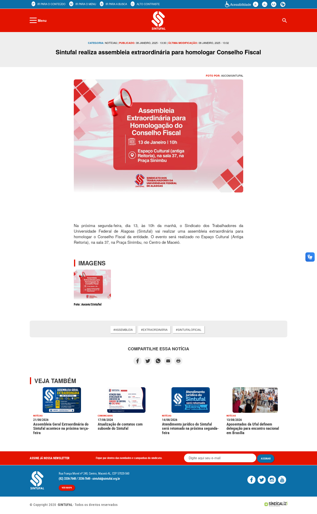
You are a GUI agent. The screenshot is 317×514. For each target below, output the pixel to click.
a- (255, 4)
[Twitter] (262, 479)
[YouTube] (282, 479)
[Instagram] (272, 479)
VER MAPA (67, 487)
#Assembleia (123, 330)
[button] (306, 504)
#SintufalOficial (188, 330)
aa (273, 4)
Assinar (266, 458)
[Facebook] (252, 479)
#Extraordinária (154, 330)
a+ (265, 4)
